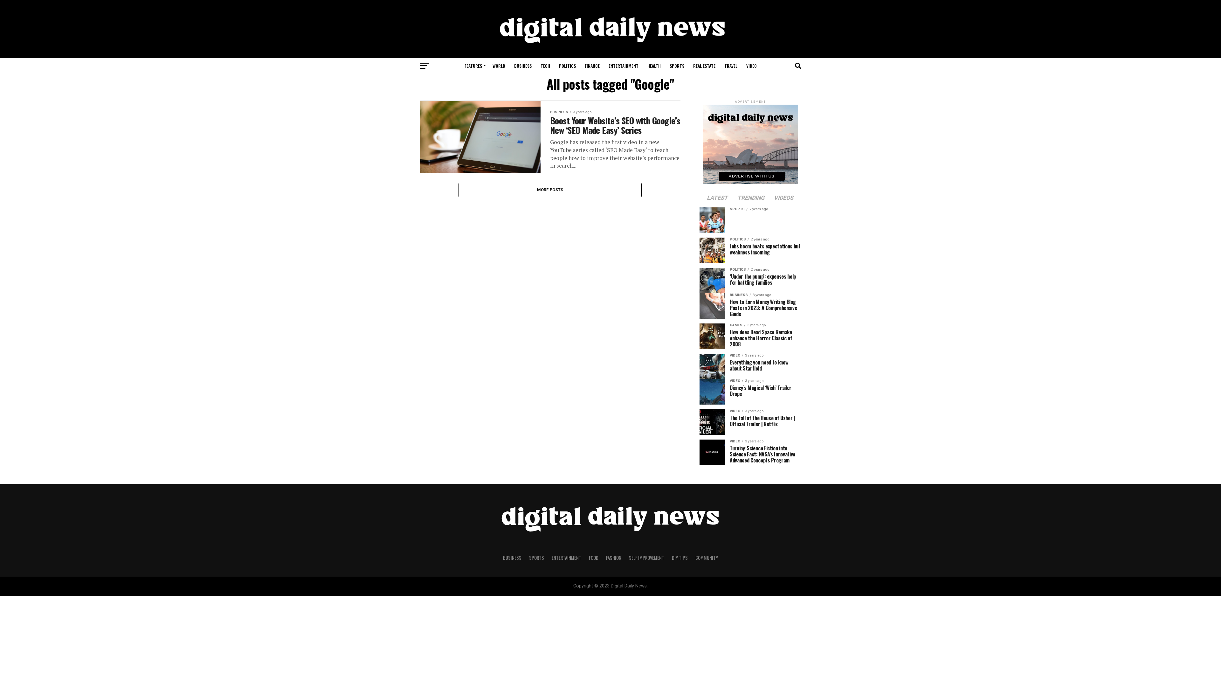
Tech (545, 65)
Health (654, 65)
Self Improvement (646, 557)
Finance (592, 65)
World (499, 65)
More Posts (550, 189)
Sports (677, 65)
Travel (730, 65)
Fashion (613, 557)
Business (523, 65)
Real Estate (704, 65)
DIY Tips (680, 557)
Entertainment (623, 65)
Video (751, 65)
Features (473, 65)
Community (706, 557)
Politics (567, 65)
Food (593, 557)
